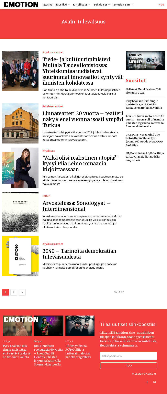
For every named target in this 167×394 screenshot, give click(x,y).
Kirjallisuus (49, 151)
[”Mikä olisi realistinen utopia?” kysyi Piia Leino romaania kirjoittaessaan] (20, 168)
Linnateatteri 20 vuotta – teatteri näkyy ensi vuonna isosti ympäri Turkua (83, 119)
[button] (161, 5)
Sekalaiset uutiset (53, 106)
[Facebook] (147, 382)
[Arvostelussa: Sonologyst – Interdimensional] (20, 212)
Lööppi (6, 341)
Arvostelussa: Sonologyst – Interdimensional (76, 206)
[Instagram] (154, 382)
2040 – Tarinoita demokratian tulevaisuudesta (79, 254)
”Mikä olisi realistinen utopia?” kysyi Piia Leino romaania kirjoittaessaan (81, 164)
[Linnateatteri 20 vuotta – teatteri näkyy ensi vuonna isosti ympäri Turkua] (20, 123)
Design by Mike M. (145, 373)
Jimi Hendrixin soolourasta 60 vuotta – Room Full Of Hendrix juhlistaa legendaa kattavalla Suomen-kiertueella (48, 355)
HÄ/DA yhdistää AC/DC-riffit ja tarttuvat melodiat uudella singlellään (145, 157)
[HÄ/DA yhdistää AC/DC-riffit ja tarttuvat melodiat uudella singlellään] (79, 326)
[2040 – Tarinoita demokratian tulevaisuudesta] (20, 256)
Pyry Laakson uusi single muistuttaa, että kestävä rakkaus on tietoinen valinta (144, 104)
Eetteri (46, 196)
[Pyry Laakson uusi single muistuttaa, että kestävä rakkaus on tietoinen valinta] (17, 326)
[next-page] (22, 292)
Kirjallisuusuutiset (53, 52)
